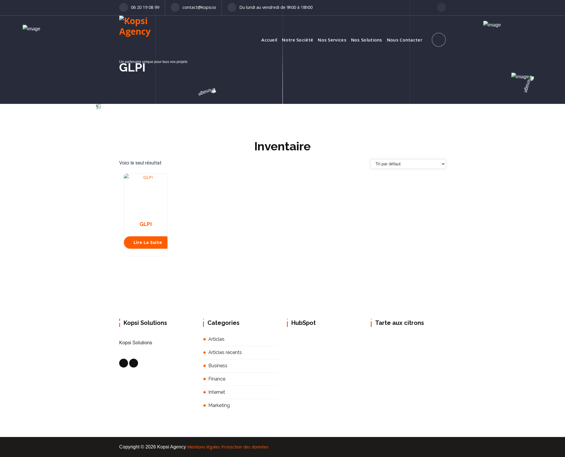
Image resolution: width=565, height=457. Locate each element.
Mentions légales (203, 447)
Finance (216, 379)
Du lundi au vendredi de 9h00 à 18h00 (276, 7)
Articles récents (225, 352)
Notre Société (297, 40)
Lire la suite (148, 242)
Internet (216, 392)
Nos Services (332, 40)
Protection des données (244, 447)
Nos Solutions (366, 40)
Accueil (269, 40)
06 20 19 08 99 (145, 7)
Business (217, 365)
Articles (216, 339)
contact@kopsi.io (199, 7)
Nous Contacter (404, 40)
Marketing (219, 405)
